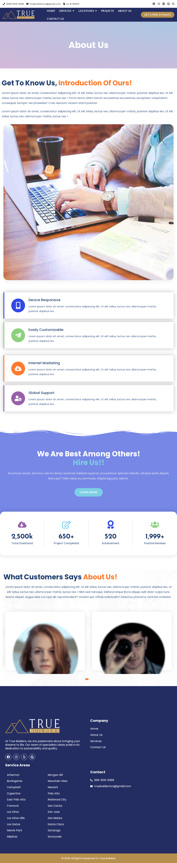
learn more (88, 492)
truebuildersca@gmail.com (45, 4)
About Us (125, 10)
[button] (86, 679)
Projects (107, 10)
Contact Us (55, 18)
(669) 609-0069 (15, 4)
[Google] (32, 757)
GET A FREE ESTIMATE (157, 14)
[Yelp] (24, 757)
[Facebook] (8, 757)
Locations (86, 10)
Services (65, 10)
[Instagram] (16, 757)
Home (51, 10)
